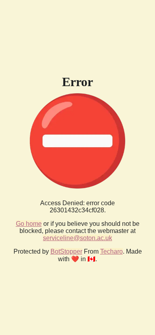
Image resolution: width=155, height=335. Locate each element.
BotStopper (66, 251)
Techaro (111, 251)
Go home (29, 223)
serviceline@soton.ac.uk (77, 238)
